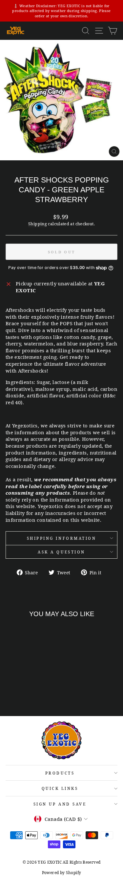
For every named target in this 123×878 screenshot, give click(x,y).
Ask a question (61, 551)
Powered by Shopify (61, 872)
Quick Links (60, 788)
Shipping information (61, 538)
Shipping (37, 224)
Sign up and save (60, 803)
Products (59, 772)
